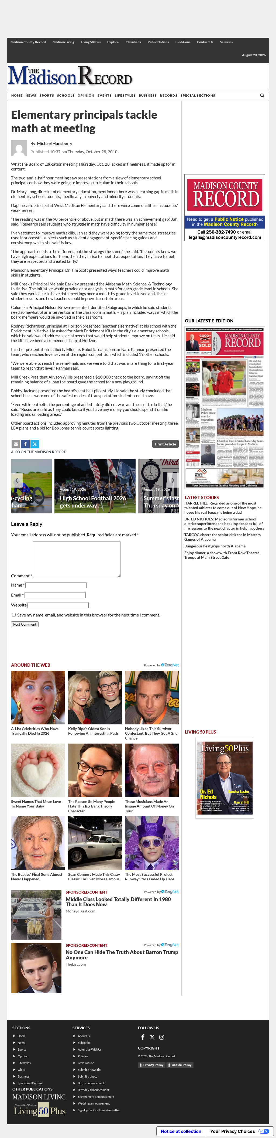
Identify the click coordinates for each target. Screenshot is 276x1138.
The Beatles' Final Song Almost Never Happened (36, 876)
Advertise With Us (90, 1049)
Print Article (165, 444)
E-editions (182, 42)
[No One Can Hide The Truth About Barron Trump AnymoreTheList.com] (36, 968)
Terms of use (86, 1063)
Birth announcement (91, 1083)
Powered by (152, 892)
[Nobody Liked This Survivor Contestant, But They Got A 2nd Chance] (152, 697)
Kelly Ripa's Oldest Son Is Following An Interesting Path (93, 731)
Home (17, 95)
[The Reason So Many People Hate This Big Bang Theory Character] (95, 770)
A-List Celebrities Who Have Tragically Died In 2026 (34, 731)
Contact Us (205, 42)
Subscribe (84, 1042)
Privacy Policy (153, 1065)
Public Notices (158, 42)
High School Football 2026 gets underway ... (93, 502)
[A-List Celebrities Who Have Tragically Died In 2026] (38, 697)
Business (148, 95)
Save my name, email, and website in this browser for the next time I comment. (88, 614)
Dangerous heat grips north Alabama (215, 546)
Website (19, 604)
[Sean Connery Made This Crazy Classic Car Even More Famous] (95, 843)
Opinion (86, 95)
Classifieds (133, 42)
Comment (21, 575)
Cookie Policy (181, 1065)
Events (105, 95)
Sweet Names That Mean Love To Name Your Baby (36, 804)
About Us (84, 1036)
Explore (113, 42)
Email (17, 594)
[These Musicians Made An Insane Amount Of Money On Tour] (152, 770)
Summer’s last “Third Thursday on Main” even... (176, 502)
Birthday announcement (93, 1090)
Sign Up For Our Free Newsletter (99, 1110)
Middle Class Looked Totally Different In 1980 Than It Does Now (118, 904)
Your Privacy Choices (232, 1131)
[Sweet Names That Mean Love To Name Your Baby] (38, 770)
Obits (21, 1069)
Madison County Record (28, 42)
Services (226, 42)
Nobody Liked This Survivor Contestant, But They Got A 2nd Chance (151, 733)
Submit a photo (87, 1076)
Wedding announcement (94, 1103)
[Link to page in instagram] (161, 1037)
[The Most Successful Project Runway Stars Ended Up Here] (152, 843)
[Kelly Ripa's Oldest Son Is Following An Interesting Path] (95, 697)
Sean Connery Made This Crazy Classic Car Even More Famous (94, 876)
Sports (47, 95)
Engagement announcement (96, 1096)
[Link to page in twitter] (34, 444)
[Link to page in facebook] (25, 444)
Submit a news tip (89, 1069)
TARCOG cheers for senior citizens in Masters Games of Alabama (222, 536)
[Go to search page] (262, 95)
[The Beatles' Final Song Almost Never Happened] (38, 843)
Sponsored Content (30, 1083)
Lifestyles (125, 95)
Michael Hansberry (54, 143)
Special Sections (198, 95)
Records (168, 95)
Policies (83, 1056)
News (31, 95)
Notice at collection (181, 1131)
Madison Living (63, 42)
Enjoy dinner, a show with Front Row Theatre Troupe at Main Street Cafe (221, 555)
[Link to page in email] (16, 444)
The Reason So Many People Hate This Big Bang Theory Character (91, 806)
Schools (66, 95)
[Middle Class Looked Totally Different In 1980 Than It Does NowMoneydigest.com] (36, 915)
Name (18, 584)
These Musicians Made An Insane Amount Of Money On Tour (149, 806)
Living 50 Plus (91, 42)
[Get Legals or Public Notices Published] (224, 239)
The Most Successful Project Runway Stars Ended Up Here (149, 876)
